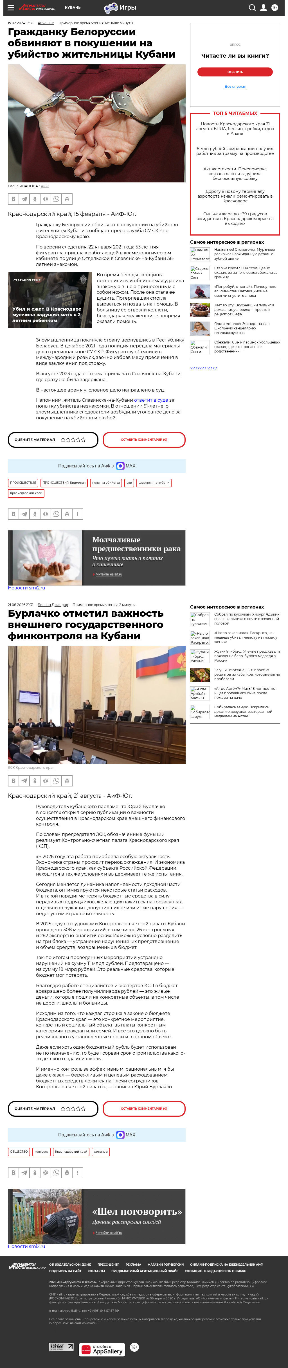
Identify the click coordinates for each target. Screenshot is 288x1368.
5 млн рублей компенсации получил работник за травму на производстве (235, 151)
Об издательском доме (70, 1265)
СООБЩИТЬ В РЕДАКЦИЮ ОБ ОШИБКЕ (215, 1271)
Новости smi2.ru (26, 588)
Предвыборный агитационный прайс (144, 1271)
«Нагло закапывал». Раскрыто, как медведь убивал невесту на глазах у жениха (245, 637)
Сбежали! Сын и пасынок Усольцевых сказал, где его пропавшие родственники (247, 346)
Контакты (96, 1271)
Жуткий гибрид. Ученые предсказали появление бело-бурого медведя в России (247, 655)
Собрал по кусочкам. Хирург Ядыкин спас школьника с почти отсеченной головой (247, 618)
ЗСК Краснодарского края (31, 767)
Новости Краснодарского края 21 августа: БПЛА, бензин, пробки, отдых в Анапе (235, 129)
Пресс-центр (108, 1265)
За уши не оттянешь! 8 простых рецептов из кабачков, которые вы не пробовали (247, 674)
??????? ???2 (203, 368)
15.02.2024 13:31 (20, 23)
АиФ (45, 186)
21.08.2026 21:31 (20, 605)
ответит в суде (151, 400)
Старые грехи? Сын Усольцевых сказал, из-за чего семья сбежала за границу (245, 272)
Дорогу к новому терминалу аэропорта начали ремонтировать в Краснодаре (235, 196)
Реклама (133, 1265)
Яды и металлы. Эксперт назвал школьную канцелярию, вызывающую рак (242, 328)
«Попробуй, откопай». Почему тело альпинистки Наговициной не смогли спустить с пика (245, 291)
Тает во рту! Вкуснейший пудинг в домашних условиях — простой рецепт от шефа (244, 309)
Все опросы (235, 86)
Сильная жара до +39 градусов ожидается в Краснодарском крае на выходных (235, 219)
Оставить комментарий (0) (144, 440)
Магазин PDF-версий (166, 1265)
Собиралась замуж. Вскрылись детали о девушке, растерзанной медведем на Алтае (243, 711)
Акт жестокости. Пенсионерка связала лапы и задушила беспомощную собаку (235, 174)
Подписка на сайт (65, 1271)
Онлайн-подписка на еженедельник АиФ (226, 1265)
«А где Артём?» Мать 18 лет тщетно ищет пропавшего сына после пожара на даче (244, 693)
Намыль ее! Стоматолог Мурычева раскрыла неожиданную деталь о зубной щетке (244, 254)
